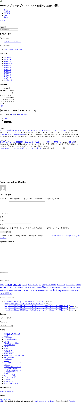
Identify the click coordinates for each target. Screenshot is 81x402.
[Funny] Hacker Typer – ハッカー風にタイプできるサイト (23, 304)
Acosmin (72, 401)
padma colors (8, 354)
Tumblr (6, 17)
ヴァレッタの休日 (10, 377)
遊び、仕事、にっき (11, 383)
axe (71, 306)
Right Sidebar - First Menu (12, 42)
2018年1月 (7, 78)
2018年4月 (7, 76)
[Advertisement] (40, 165)
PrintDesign (55, 287)
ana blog (6, 336)
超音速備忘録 (8, 381)
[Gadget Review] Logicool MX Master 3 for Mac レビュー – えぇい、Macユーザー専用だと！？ (36, 306)
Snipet (68, 287)
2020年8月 (7, 61)
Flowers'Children (9, 345)
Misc (25, 287)
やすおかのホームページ (12, 367)
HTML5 (59, 285)
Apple (2, 285)
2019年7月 (7, 68)
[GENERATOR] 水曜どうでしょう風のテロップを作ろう (23, 301)
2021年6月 (7, 57)
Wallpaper (34, 290)
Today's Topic (22, 114)
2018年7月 (7, 70)
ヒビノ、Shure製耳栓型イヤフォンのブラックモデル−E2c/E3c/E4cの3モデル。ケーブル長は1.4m (33, 130)
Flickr (6, 15)
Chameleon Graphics (10, 339)
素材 (9, 293)
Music (33, 287)
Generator (52, 285)
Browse (2, 20)
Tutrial (7, 290)
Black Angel (8, 337)
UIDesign (27, 290)
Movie (29, 287)
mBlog (2, 401)
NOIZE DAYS (9, 352)
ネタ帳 (3, 293)
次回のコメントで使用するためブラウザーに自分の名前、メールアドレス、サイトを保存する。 (36, 228)
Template (78, 287)
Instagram (7, 13)
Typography (18, 290)
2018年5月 (7, 74)
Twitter (6, 10)
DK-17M (72, 142)
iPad (74, 285)
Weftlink (6, 361)
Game (47, 284)
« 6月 (2, 106)
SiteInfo (64, 287)
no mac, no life (8, 350)
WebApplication (43, 290)
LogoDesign (17, 287)
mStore (6, 348)
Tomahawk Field (9, 357)
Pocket (6, 118)
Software (73, 287)
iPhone (78, 285)
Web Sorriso (8, 359)
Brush (6, 285)
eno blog (6, 341)
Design (21, 284)
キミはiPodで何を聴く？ (12, 371)
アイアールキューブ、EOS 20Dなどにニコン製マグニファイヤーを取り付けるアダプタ (31, 142)
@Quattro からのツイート (9, 391)
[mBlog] (1, 1)
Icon (63, 285)
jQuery (10, 287)
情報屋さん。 (8, 379)
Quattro (13, 114)
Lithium (6, 346)
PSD (60, 287)
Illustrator (68, 284)
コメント (4, 213)
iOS (71, 285)
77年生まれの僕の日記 (12, 334)
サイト (2, 224)
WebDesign (56, 290)
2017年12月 (8, 80)
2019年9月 (7, 65)
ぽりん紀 (7, 365)
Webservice (67, 290)
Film (37, 284)
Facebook (7, 12)
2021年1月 (7, 59)
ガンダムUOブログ (10, 369)
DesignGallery (28, 285)
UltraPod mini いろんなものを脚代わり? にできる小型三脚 (20, 148)
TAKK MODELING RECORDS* (15, 355)
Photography (39, 287)
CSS (10, 284)
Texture (2, 290)
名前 (1, 217)
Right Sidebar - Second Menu (13, 49)
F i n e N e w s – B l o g (11, 343)
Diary (34, 285)
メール (2, 220)
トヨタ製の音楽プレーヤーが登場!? (12, 134)
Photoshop (46, 287)
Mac (22, 287)
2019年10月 (8, 63)
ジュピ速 (7, 373)
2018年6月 (7, 72)
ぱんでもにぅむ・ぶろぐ (12, 363)
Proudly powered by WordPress (44, 401)
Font (40, 285)
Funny (44, 285)
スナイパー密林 (9, 375)
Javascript (4, 287)
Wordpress (75, 290)
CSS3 (15, 284)
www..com (5, 399)
